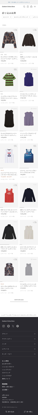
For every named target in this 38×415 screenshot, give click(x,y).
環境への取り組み (7, 387)
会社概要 (4, 390)
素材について (6, 378)
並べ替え (30, 412)
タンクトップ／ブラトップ (21, 17)
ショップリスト (6, 369)
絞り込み (11, 412)
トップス (9, 315)
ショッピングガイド (8, 367)
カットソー (6, 17)
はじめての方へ (6, 363)
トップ (3, 315)
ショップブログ (6, 375)
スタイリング (6, 372)
